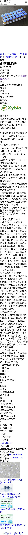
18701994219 (15, 454)
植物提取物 (11, 57)
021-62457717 (16, 457)
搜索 (15, 4)
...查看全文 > (6, 442)
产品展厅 (11, 54)
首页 (2, 54)
